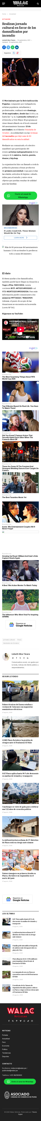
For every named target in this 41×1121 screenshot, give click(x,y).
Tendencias (6, 1053)
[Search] (38, 3)
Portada (5, 1035)
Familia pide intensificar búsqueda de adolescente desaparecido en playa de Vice (24, 948)
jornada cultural (9, 640)
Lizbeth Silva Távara (8, 40)
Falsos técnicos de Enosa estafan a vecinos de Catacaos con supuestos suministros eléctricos (17, 707)
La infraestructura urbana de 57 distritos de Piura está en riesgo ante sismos (20, 841)
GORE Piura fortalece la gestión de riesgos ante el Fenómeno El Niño (17, 741)
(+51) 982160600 (16, 1075)
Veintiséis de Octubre (11, 643)
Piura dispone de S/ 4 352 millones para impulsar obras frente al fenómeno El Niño (24, 961)
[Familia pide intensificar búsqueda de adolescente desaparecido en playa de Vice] (6, 948)
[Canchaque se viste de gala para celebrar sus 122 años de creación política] (20, 793)
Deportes (5, 1056)
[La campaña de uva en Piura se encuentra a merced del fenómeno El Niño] (6, 974)
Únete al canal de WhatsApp (23, 195)
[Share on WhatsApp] (12, 47)
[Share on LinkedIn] (17, 47)
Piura (19, 640)
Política (4, 1049)
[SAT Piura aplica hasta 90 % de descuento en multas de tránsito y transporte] (20, 760)
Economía (5, 1046)
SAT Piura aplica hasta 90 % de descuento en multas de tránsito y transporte (20, 774)
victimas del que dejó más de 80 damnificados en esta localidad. (20, 136)
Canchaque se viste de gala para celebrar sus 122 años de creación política (20, 808)
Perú (4, 1042)
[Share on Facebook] (4, 47)
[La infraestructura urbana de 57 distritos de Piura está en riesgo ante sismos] (20, 826)
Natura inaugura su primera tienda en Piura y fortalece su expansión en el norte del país (19, 875)
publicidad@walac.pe (10, 1070)
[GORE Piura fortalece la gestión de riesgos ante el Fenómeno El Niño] (20, 726)
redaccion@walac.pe (18, 1068)
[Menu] (3, 3)
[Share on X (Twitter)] (8, 47)
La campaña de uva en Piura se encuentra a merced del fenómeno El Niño (25, 974)
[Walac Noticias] (20, 3)
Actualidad (6, 19)
